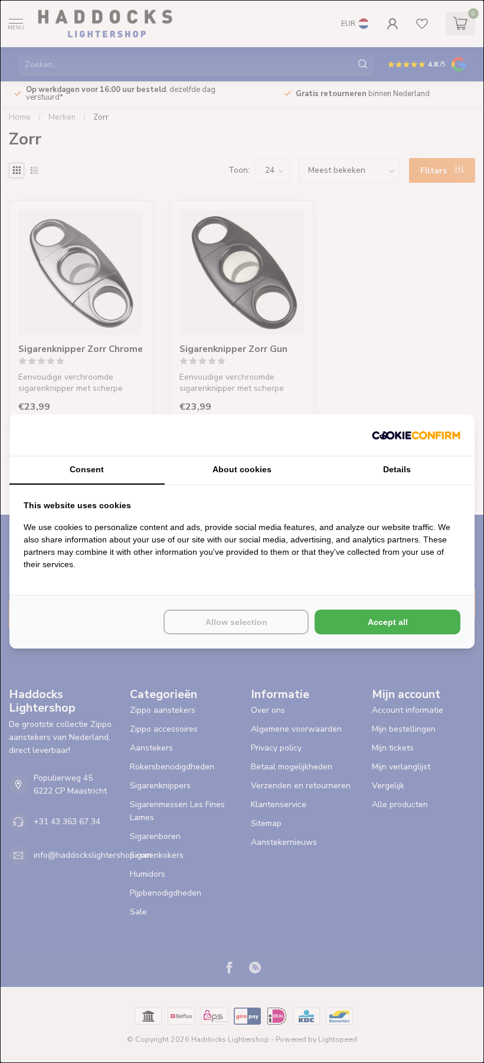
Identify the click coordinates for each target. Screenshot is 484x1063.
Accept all (388, 622)
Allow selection (236, 622)
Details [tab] (397, 469)
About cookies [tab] (242, 469)
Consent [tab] (87, 469)
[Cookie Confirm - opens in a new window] (416, 435)
